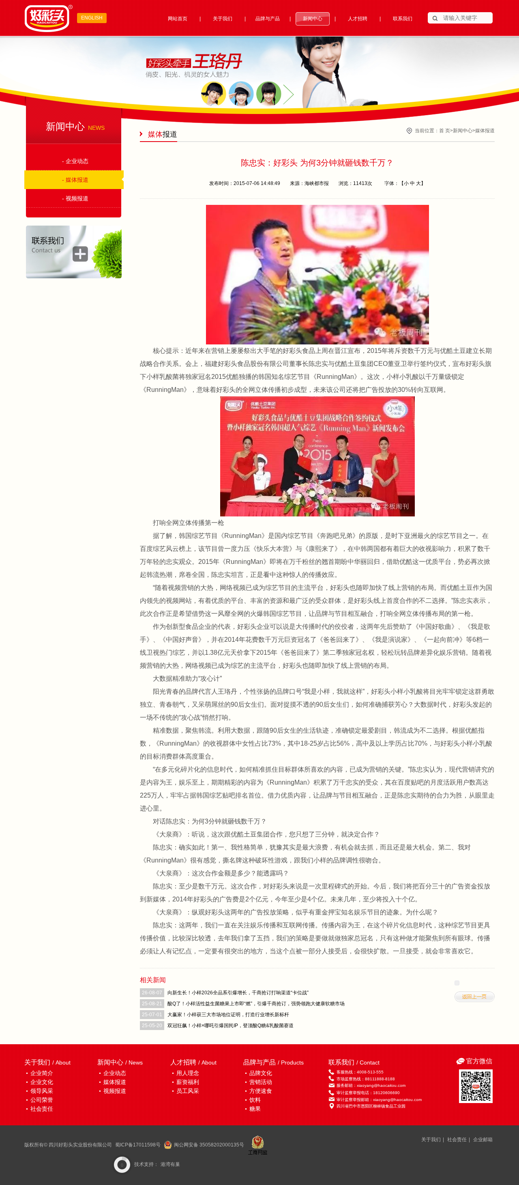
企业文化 (41, 1082)
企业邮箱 (483, 1139)
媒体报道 (485, 130)
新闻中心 (312, 19)
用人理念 (187, 1073)
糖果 (255, 1108)
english (92, 18)
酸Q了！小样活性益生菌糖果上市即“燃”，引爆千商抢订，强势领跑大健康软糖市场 (256, 1003)
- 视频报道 (75, 198)
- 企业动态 (75, 161)
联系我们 (402, 19)
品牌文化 (260, 1073)
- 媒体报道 (75, 179)
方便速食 (260, 1091)
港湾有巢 (170, 1164)
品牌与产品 (267, 19)
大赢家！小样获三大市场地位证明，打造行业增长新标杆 (228, 1014)
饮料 (255, 1100)
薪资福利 (187, 1082)
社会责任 (41, 1108)
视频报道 (114, 1091)
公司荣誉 (41, 1100)
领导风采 (41, 1091)
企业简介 (41, 1073)
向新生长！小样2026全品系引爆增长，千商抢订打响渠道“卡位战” (238, 993)
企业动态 (114, 1073)
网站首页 (177, 19)
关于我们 (222, 19)
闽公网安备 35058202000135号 (209, 1145)
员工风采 (187, 1091)
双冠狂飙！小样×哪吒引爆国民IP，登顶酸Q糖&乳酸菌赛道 (230, 1025)
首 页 (444, 130)
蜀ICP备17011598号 (138, 1145)
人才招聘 (357, 19)
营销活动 (260, 1082)
